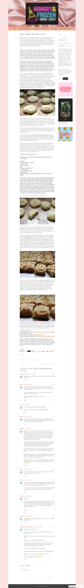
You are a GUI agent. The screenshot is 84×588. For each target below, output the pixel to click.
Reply (53, 384)
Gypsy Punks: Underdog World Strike (47, 336)
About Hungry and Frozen (24, 28)
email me (65, 78)
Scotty (21, 384)
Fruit (36, 359)
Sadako (21, 416)
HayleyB (22, 428)
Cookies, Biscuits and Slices (30, 359)
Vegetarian (38, 359)
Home (14, 28)
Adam (21, 480)
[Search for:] (65, 34)
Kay (20, 404)
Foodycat (22, 516)
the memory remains (24, 364)
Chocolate (24, 359)
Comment (50, 578)
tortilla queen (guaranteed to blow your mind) (47, 364)
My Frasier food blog (65, 28)
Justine (21, 496)
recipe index (55, 28)
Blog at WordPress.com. (42, 586)
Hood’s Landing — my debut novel (41, 28)
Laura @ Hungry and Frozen (26, 526)
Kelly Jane (23, 327)
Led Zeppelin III (40, 334)
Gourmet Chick (23, 373)
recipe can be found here (27, 280)
